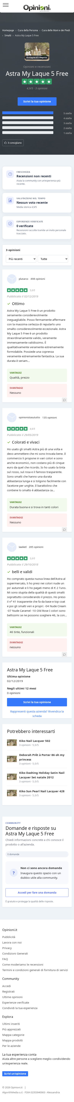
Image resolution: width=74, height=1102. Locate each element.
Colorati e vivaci (25, 442)
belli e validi (22, 571)
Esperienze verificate (15, 1002)
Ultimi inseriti (11, 1024)
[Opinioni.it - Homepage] (37, 7)
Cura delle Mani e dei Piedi (56, 30)
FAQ (5, 959)
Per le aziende (11, 1046)
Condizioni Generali (15, 953)
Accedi (69, 5)
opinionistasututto (29, 417)
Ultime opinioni (12, 997)
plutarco (23, 278)
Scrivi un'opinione (15, 1073)
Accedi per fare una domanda (37, 892)
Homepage (8, 30)
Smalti (8, 35)
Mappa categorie (13, 1035)
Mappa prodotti (12, 1040)
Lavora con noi (12, 942)
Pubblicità (8, 937)
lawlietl (23, 547)
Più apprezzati (11, 1029)
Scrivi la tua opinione (37, 101)
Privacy (7, 948)
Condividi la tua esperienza (19, 1008)
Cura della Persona (28, 30)
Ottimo (18, 303)
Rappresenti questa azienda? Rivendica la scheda (37, 713)
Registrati (8, 991)
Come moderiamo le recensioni (22, 964)
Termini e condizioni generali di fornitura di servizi (35, 970)
